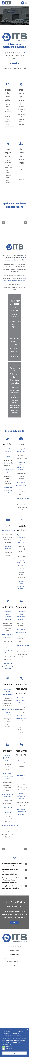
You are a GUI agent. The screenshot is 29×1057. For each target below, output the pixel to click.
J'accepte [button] (22, 1053)
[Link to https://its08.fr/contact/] (22, 2)
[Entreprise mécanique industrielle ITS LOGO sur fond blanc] (6, 2)
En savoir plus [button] (6, 1044)
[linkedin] (14, 965)
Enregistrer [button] (15, 1053)
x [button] (27, 1029)
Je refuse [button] (6, 1053)
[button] (3, 222)
